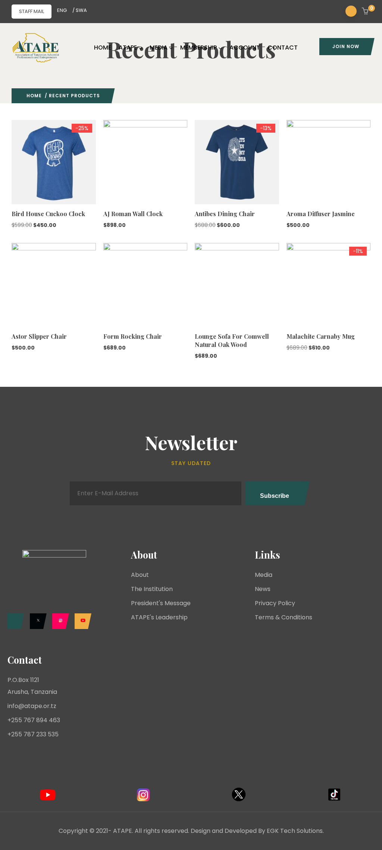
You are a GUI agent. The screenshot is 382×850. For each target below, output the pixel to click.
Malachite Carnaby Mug (320, 336)
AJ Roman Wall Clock (133, 214)
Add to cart (15, 169)
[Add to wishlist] (15, 183)
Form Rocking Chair (132, 336)
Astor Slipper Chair (39, 336)
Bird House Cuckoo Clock (48, 214)
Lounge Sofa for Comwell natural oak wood (232, 340)
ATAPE (128, 47)
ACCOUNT (244, 47)
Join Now (345, 46)
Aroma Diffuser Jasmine (320, 214)
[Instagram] (58, 621)
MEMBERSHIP (198, 47)
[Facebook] (14, 621)
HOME (102, 47)
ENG (62, 10)
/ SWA (79, 10)
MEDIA (158, 47)
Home (34, 95)
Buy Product (198, 169)
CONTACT (282, 47)
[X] (36, 621)
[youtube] (81, 621)
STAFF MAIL (31, 11)
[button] (366, 12)
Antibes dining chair (225, 214)
